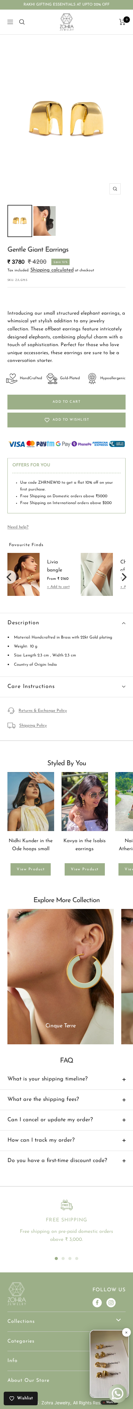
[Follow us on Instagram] (111, 1302)
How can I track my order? (41, 1140)
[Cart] (122, 22)
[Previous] (9, 577)
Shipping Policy (33, 726)
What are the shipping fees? (43, 1099)
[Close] (126, 1332)
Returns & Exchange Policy (43, 711)
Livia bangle (54, 566)
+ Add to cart (58, 587)
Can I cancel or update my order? (50, 1120)
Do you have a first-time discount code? (57, 1161)
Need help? (17, 527)
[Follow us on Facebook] (97, 1302)
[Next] (123, 577)
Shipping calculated (52, 270)
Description (23, 623)
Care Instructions (31, 687)
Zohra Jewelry (55, 1402)
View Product (31, 869)
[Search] (22, 22)
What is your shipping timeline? (47, 1079)
